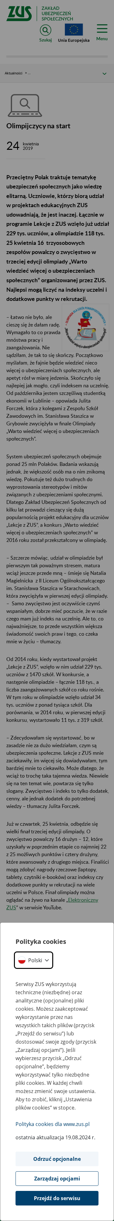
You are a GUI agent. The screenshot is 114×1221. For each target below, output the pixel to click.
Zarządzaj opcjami (57, 1178)
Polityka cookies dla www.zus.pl (53, 1124)
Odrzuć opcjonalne (57, 1158)
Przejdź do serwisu (57, 1198)
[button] (34, 960)
